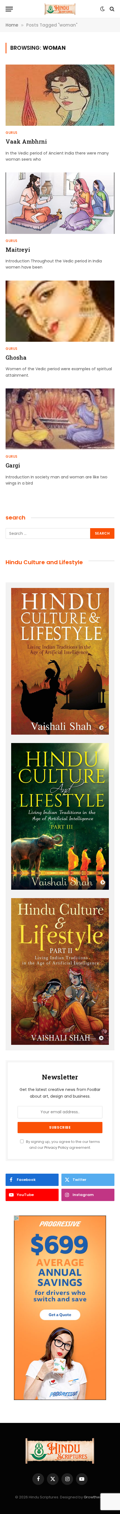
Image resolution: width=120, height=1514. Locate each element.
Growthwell (94, 1497)
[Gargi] (60, 419)
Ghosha (16, 357)
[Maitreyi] (60, 203)
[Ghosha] (60, 311)
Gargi (13, 465)
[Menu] (9, 9)
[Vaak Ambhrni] (60, 95)
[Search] (111, 9)
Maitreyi (18, 249)
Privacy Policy (56, 1147)
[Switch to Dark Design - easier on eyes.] (102, 8)
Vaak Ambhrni (26, 141)
